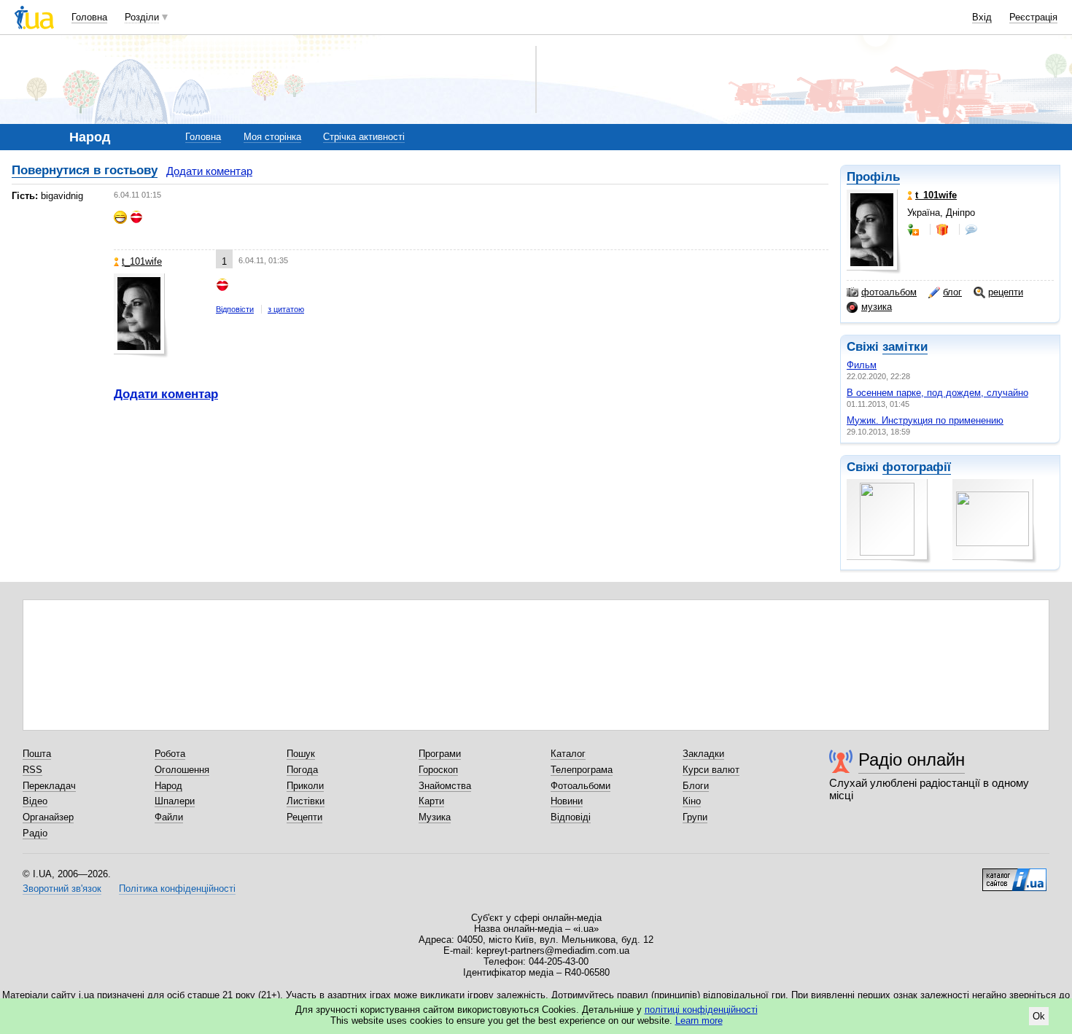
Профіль (873, 177)
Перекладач (49, 785)
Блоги (696, 785)
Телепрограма (582, 769)
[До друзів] (914, 230)
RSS (32, 769)
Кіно (692, 801)
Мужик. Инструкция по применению (925, 420)
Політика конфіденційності (177, 888)
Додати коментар (209, 171)
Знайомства (445, 785)
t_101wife (142, 261)
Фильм (862, 364)
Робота (170, 753)
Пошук (301, 753)
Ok (1039, 1016)
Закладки (703, 753)
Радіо (35, 833)
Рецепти (304, 817)
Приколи (305, 785)
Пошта (37, 753)
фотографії (916, 467)
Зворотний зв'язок (62, 888)
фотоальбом (889, 292)
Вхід (982, 17)
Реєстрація (1033, 17)
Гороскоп (438, 769)
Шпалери (175, 801)
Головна (89, 17)
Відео (35, 801)
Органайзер (48, 817)
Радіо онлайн (911, 759)
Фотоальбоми (580, 785)
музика (876, 306)
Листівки (306, 801)
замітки (905, 347)
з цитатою (286, 309)
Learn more (699, 1020)
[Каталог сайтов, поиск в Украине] (1014, 874)
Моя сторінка (272, 136)
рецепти (1005, 292)
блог (952, 292)
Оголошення (182, 769)
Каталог (568, 753)
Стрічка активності (364, 136)
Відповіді (571, 817)
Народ (168, 785)
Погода (302, 769)
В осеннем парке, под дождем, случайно (937, 392)
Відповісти (235, 309)
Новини (567, 801)
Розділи (142, 17)
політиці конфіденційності (701, 1009)
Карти (431, 801)
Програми (440, 753)
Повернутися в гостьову (85, 170)
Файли (169, 817)
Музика (435, 817)
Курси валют (711, 769)
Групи (695, 817)
